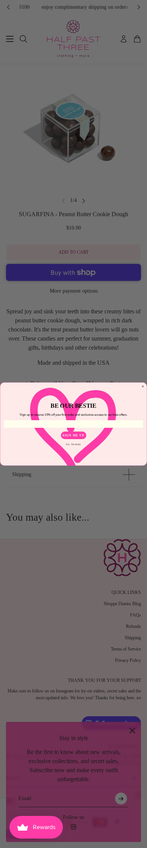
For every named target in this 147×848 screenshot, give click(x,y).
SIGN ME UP (73, 435)
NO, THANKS (73, 444)
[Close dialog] (143, 386)
